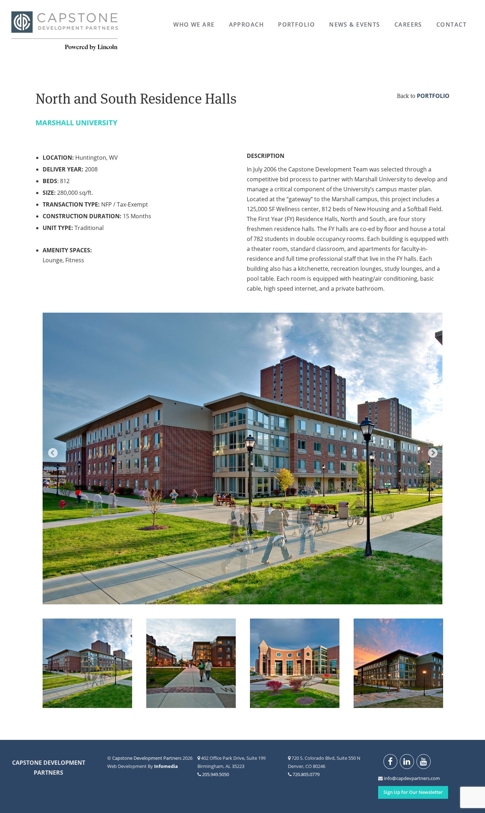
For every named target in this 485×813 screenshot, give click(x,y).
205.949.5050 (215, 774)
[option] (242, 459)
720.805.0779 (306, 774)
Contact (451, 24)
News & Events (354, 24)
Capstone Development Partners (64, 31)
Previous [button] (51, 451)
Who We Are (193, 24)
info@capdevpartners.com (388, 778)
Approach (246, 24)
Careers (408, 24)
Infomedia (166, 766)
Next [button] (431, 451)
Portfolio (296, 24)
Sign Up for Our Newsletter (413, 792)
